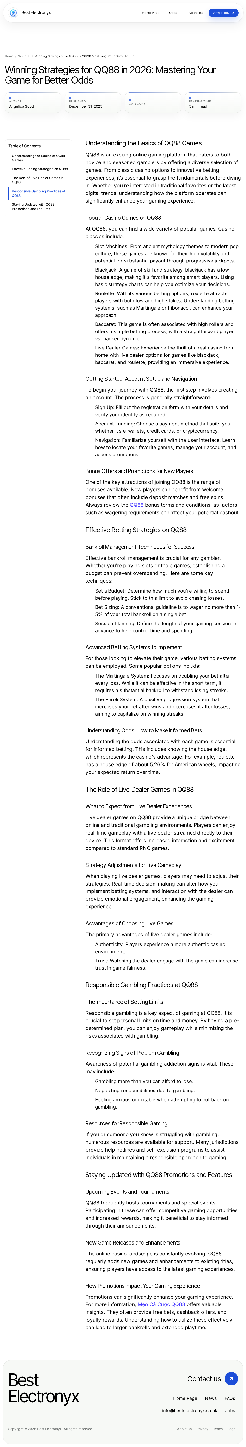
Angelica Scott (21, 106)
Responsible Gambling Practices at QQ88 (38, 193)
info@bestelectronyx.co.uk (189, 1410)
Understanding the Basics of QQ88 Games (38, 158)
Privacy (202, 1429)
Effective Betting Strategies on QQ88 (40, 169)
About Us (184, 1429)
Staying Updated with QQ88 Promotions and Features (33, 206)
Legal (232, 1429)
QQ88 (137, 505)
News (22, 56)
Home (9, 56)
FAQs (230, 1398)
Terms (218, 1429)
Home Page (185, 1398)
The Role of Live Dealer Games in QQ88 (38, 180)
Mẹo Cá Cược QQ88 (161, 1304)
